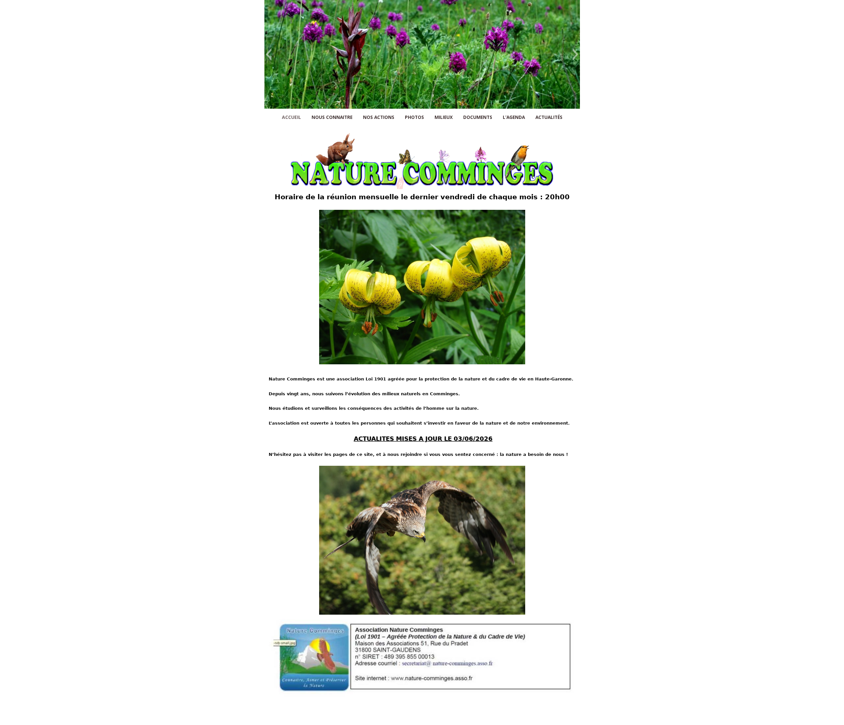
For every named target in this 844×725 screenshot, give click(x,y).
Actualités (548, 117)
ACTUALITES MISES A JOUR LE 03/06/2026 (423, 438)
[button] (268, 54)
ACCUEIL (291, 117)
